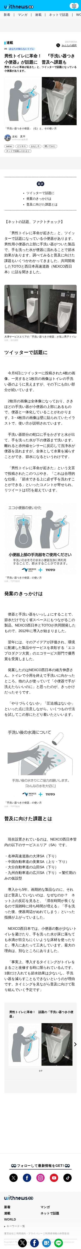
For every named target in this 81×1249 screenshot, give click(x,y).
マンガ (23, 14)
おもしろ (35, 146)
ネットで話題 (59, 14)
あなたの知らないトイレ (21, 49)
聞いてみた (50, 146)
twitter (9, 146)
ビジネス (21, 146)
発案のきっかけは (38, 198)
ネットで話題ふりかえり (17, 151)
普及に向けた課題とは (42, 204)
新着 (7, 14)
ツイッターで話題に (40, 193)
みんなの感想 (69, 45)
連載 (38, 14)
